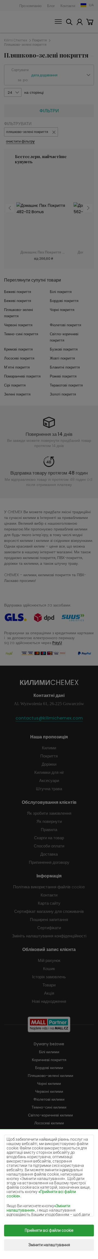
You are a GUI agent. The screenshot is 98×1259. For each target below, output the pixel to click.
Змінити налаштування (49, 1245)
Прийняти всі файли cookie (49, 1230)
